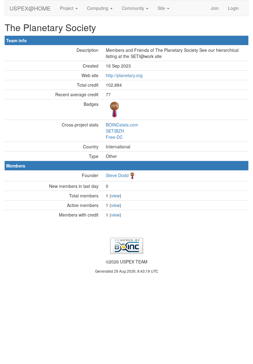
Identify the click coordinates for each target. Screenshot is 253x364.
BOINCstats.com (122, 125)
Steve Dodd (117, 175)
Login (233, 8)
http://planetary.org (124, 75)
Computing (98, 8)
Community (133, 8)
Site (162, 8)
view (115, 195)
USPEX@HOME (30, 8)
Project (67, 8)
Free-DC (114, 137)
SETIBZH (115, 131)
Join (215, 8)
